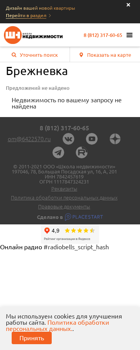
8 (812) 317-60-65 (103, 35)
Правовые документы (64, 206)
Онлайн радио (21, 246)
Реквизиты (64, 188)
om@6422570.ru (29, 139)
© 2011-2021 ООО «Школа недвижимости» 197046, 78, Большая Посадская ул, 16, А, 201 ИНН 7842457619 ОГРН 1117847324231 (64, 174)
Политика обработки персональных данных (64, 197)
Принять (31, 337)
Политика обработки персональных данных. (57, 325)
